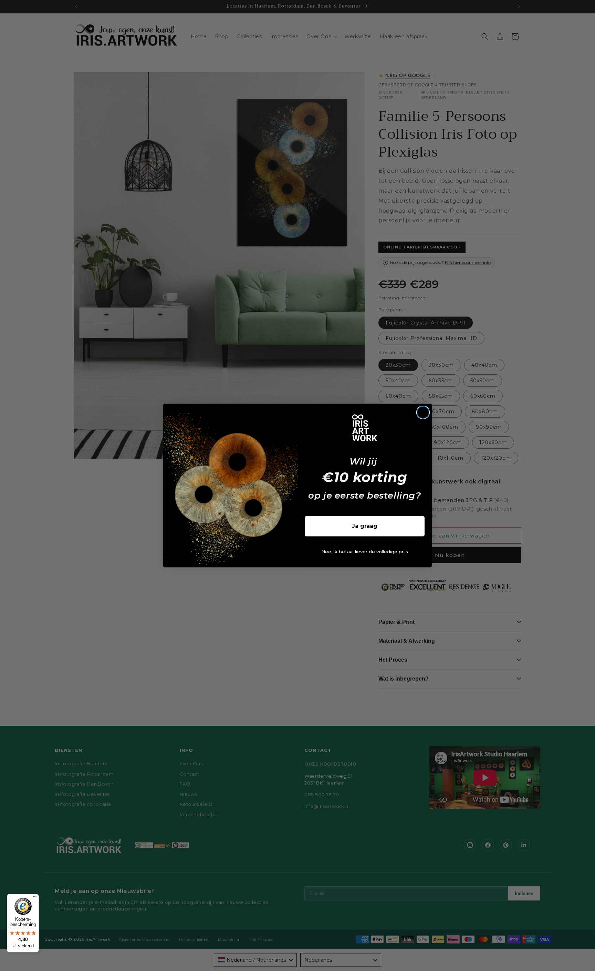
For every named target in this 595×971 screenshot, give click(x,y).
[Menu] (35, 898)
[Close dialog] (423, 412)
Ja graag (364, 526)
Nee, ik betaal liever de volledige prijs (364, 551)
